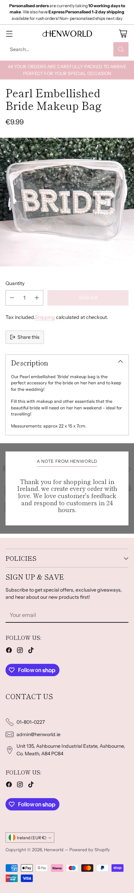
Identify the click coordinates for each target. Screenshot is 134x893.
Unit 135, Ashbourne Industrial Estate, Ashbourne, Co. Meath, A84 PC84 (70, 749)
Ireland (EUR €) (31, 837)
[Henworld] (67, 33)
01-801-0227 (30, 722)
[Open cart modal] (123, 33)
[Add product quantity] (37, 297)
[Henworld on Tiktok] (31, 651)
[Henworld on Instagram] (20, 651)
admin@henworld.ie (38, 734)
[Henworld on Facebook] (9, 651)
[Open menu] (9, 33)
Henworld (54, 849)
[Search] (121, 49)
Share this (29, 337)
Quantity (14, 283)
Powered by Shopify (89, 849)
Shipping (45, 317)
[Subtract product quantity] (12, 297)
